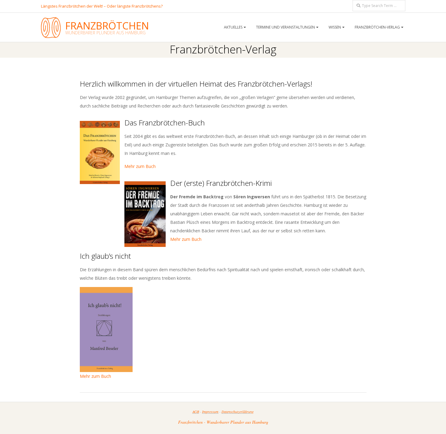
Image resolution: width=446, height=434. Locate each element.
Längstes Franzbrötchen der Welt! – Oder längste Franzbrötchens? (102, 6)
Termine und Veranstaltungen (285, 27)
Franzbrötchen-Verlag (377, 27)
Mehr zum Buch (140, 166)
